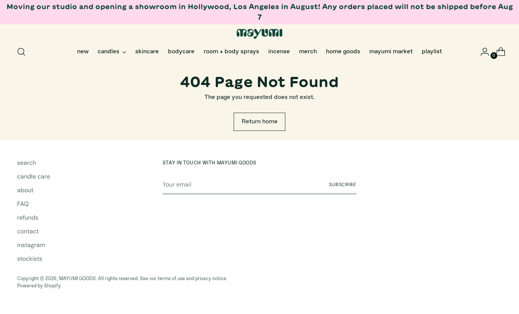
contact (28, 231)
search (26, 163)
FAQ (22, 204)
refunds (27, 218)
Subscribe (342, 185)
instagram (31, 245)
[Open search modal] (21, 51)
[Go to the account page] (481, 51)
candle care (33, 176)
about (25, 190)
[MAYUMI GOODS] (259, 34)
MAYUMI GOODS (77, 279)
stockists (29, 259)
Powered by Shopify (39, 286)
